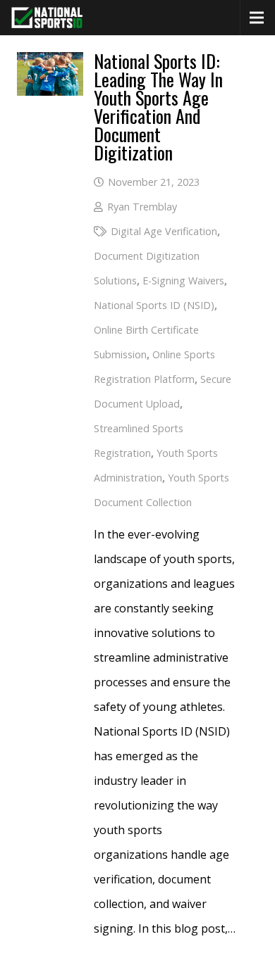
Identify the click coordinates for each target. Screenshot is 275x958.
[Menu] (256, 17)
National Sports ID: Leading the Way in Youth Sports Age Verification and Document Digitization (158, 106)
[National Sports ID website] (46, 17)
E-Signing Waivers (183, 280)
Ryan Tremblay (142, 206)
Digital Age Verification (164, 231)
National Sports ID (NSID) (154, 305)
